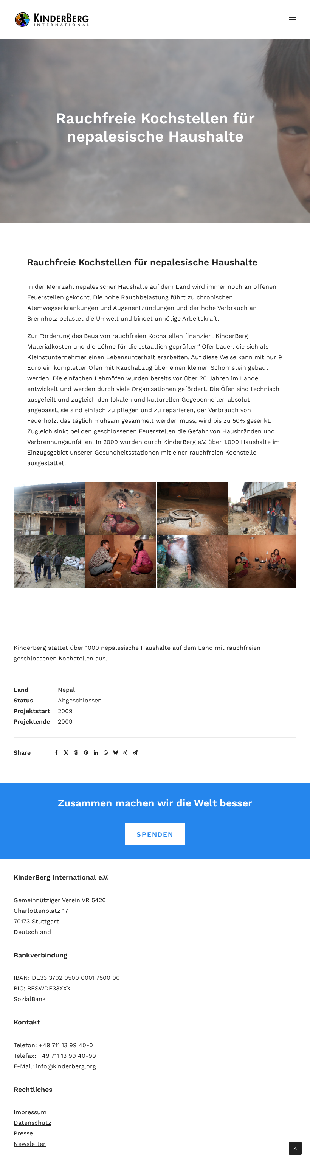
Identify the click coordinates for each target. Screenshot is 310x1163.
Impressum (30, 1112)
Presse (23, 1133)
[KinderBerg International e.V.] (54, 19)
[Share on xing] (125, 753)
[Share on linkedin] (95, 753)
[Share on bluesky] (115, 753)
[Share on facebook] (56, 753)
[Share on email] (135, 753)
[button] (292, 19)
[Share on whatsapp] (105, 753)
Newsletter (30, 1143)
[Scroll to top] (295, 1147)
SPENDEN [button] (155, 834)
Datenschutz (32, 1122)
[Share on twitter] (66, 753)
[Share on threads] (76, 753)
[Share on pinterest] (85, 753)
